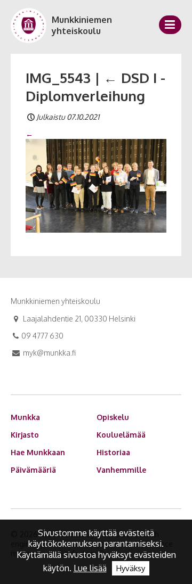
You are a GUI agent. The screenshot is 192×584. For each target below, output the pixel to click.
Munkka (25, 417)
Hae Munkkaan (38, 452)
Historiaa (113, 452)
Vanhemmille (121, 469)
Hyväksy (130, 568)
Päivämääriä (33, 469)
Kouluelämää (121, 434)
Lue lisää (90, 568)
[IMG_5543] (96, 185)
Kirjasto (25, 434)
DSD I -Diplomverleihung (95, 86)
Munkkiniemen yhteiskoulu (82, 25)
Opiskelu (113, 417)
